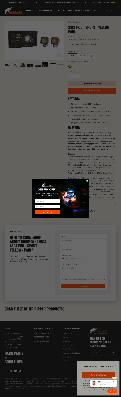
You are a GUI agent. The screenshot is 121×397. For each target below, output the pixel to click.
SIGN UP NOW (47, 212)
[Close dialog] (87, 181)
